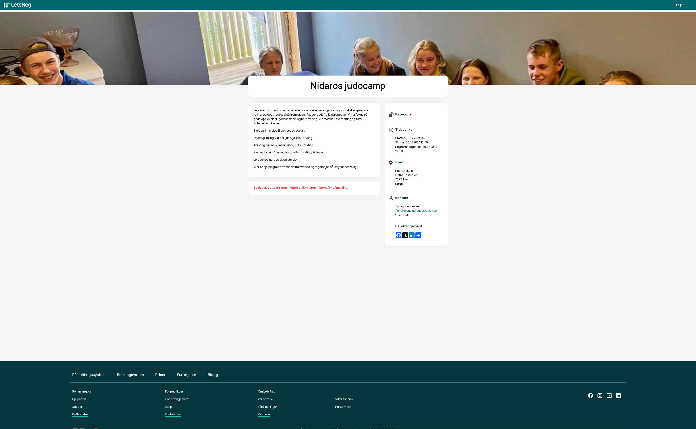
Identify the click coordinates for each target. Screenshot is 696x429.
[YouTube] (609, 395)
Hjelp (678, 5)
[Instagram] (600, 395)
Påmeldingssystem (88, 375)
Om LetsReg (266, 391)
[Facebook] (590, 395)
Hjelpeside (79, 399)
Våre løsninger (267, 407)
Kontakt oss (173, 414)
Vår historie (265, 399)
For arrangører (82, 391)
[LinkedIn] (618, 395)
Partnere (264, 414)
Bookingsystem (130, 375)
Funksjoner (186, 375)
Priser (160, 375)
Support (77, 407)
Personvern (343, 407)
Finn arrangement (176, 399)
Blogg (213, 375)
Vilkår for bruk (344, 399)
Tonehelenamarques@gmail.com (417, 211)
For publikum (174, 391)
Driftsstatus (80, 414)
